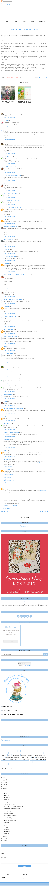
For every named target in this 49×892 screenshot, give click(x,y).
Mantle (3, 757)
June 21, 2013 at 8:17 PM (9, 447)
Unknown (6, 263)
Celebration (18, 748)
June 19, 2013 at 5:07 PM (9, 197)
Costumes (31, 748)
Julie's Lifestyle (7, 156)
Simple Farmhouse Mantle (9, 813)
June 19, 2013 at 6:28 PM (9, 271)
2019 (4, 779)
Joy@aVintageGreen (9, 166)
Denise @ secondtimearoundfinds (12, 175)
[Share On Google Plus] (44, 77)
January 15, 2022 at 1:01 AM (10, 484)
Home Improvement (16, 755)
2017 (4, 782)
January (5, 833)
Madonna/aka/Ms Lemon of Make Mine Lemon (15, 365)
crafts (17, 763)
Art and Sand (7, 423)
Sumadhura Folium (8, 497)
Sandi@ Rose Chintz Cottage (11, 226)
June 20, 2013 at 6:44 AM (9, 398)
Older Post (43, 511)
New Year (22, 757)
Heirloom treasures (8, 329)
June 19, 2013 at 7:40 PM (9, 313)
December (6, 791)
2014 (4, 788)
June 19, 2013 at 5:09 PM (9, 204)
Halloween (4, 755)
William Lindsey (8, 459)
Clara (5, 183)
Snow (16, 759)
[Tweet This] (40, 77)
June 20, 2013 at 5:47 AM (9, 391)
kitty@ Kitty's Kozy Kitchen (10, 336)
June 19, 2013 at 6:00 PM (9, 253)
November (6, 793)
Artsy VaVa (6, 249)
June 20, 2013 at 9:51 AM (9, 420)
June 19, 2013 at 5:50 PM (9, 236)
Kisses (40, 755)
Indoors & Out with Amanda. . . (10, 818)
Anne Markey (7, 469)
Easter (3, 753)
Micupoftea (7, 439)
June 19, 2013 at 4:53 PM (9, 172)
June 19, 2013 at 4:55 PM (9, 180)
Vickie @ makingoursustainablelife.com (13, 408)
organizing (9, 766)
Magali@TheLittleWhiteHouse (11, 432)
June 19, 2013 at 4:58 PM (9, 190)
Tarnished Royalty (8, 394)
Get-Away (35, 753)
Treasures (32, 759)
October (5, 795)
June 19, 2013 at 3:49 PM (9, 153)
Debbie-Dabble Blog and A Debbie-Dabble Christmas (16, 274)
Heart (9, 755)
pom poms (22, 766)
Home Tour (23, 755)
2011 (4, 836)
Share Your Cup (5, 759)
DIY (19, 750)
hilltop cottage (37, 763)
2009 (4, 840)
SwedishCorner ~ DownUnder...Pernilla (13, 299)
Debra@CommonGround (10, 256)
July (5, 801)
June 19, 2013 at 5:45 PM (9, 223)
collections (35, 761)
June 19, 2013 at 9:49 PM (9, 362)
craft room (11, 763)
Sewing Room (43, 757)
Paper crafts (28, 757)
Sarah (5, 346)
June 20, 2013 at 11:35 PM (9, 429)
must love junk (7, 112)
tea (2, 768)
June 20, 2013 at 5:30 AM (9, 383)
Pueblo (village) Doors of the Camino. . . (12, 817)
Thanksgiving (26, 759)
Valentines (4, 761)
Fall (7, 753)
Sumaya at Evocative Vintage (11, 379)
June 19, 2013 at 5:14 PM (9, 216)
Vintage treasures (12, 761)
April (5, 827)
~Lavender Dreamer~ (9, 385)
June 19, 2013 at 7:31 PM (9, 303)
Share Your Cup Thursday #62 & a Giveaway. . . (14, 806)
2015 (4, 786)
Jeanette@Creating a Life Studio (12, 200)
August (5, 799)
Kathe (5, 401)
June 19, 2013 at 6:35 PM (9, 288)
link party (44, 763)
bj (4, 291)
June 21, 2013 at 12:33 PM (9, 436)
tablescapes (42, 766)
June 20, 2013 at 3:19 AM (9, 376)
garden (30, 763)
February (6, 831)
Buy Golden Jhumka (8, 474)
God (45, 753)
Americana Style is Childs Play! (10, 804)
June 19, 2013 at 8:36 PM (9, 343)
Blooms (3, 748)
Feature (11, 753)
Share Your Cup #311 (35, 673)
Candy (13, 748)
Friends (22, 753)
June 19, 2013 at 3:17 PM (9, 126)
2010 (4, 838)
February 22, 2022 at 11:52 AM (10, 505)
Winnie (6, 120)
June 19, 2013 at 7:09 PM (9, 296)
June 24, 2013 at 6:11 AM (9, 456)
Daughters (23, 750)
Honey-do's (30, 755)
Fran (5, 219)
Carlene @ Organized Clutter (11, 193)
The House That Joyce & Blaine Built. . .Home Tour (15, 824)
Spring (20, 759)
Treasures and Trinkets (41, 759)
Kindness (36, 755)
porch (26, 766)
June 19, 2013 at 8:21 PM (9, 326)
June (5, 802)
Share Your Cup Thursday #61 (10, 815)
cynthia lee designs (8, 353)
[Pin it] (47, 77)
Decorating (29, 750)
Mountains (16, 757)
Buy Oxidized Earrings (9, 476)
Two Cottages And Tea (9, 239)
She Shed (11, 759)
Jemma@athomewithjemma (10, 316)
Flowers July (17, 753)
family (21, 763)
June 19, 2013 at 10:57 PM (9, 369)
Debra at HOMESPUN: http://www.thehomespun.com (16, 207)
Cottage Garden (37, 748)
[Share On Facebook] (42, 77)
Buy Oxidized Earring (8, 477)
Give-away (41, 753)
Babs (5, 450)
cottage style (5, 763)
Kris (5, 142)
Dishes (42, 750)
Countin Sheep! (7, 810)
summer (36, 766)
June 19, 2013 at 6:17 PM (9, 260)
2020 (4, 777)
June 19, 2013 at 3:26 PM (9, 139)
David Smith (7, 487)
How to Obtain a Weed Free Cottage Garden (13, 714)
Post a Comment (6, 508)
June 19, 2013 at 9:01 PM (9, 350)
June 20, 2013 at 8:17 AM (9, 413)
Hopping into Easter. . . (8, 706)
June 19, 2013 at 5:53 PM (9, 246)
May (5, 825)
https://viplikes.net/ (38, 462)
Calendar (9, 748)
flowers (26, 763)
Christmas (25, 748)
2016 (4, 784)
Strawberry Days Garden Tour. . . (10, 710)
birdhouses (24, 761)
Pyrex (33, 757)
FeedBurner (13, 644)
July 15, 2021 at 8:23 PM (9, 466)
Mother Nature (9, 757)
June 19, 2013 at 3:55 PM (9, 163)
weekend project (8, 768)
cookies (41, 761)
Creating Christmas (13, 750)
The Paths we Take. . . (8, 811)
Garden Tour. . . (7, 822)
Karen (5, 129)
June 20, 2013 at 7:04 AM (9, 405)
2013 (4, 790)
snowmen (31, 766)
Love (44, 755)
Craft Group (4, 750)
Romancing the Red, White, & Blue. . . (12, 808)
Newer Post (5, 511)
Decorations (36, 750)
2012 (4, 835)
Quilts (37, 757)
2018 (4, 780)
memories (4, 766)
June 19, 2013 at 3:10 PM (9, 117)
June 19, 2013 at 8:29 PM (9, 333)
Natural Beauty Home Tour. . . (10, 820)
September (6, 797)
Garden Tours (29, 753)
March (5, 829)
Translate (28, 665)
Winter (18, 761)
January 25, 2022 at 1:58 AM (10, 494)
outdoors (16, 766)
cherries (30, 761)
